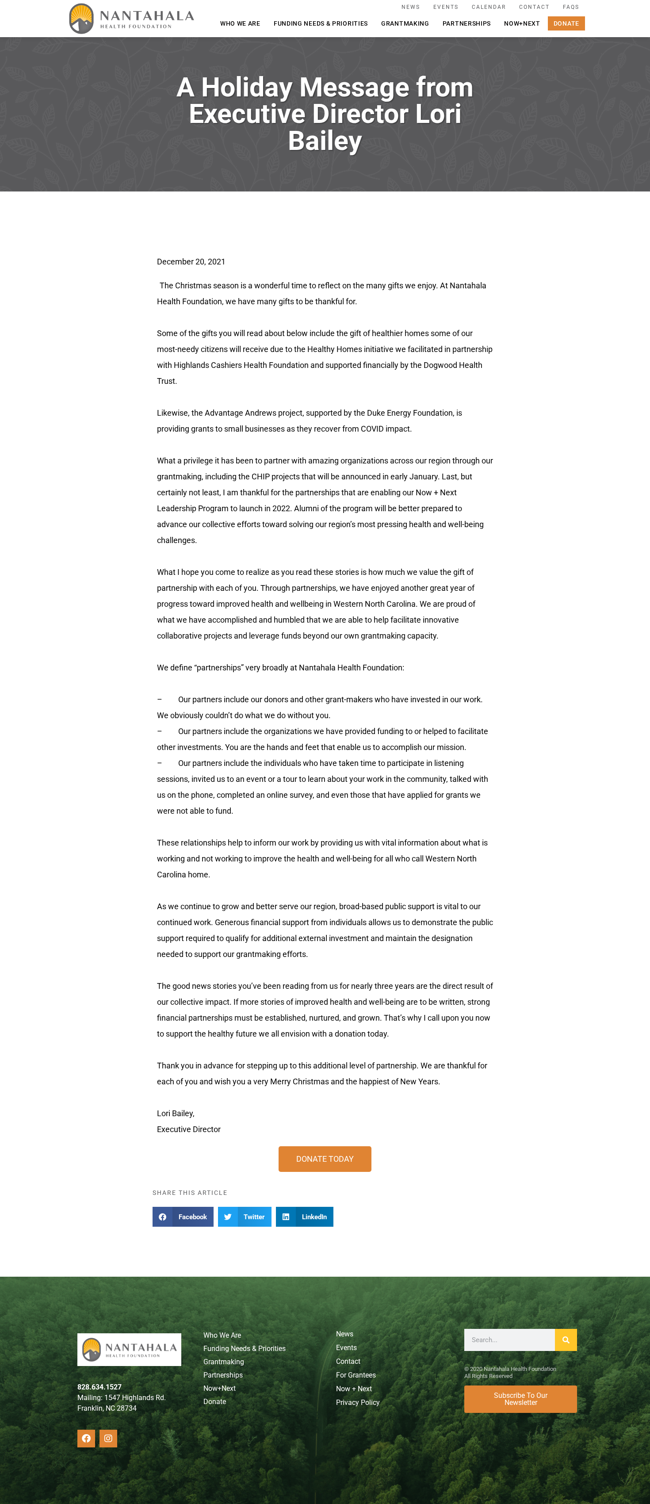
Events (446, 7)
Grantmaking (405, 23)
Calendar (489, 7)
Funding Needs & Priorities (321, 23)
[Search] (566, 1340)
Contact (534, 7)
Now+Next (522, 23)
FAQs (571, 7)
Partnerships (467, 23)
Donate (566, 23)
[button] (183, 1217)
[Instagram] (108, 1438)
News (410, 7)
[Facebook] (86, 1438)
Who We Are (240, 23)
